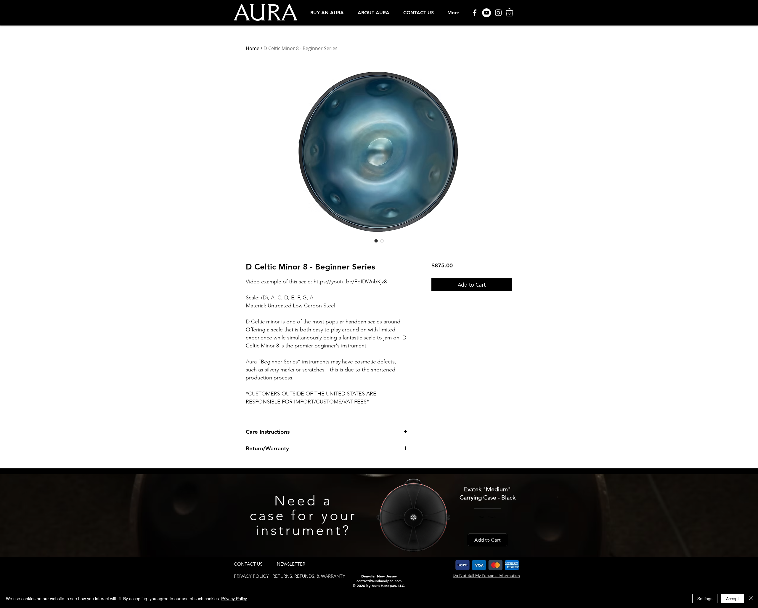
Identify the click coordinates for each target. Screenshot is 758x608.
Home (252, 48)
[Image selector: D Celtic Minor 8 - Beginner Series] (376, 241)
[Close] (750, 598)
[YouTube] (486, 12)
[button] (327, 12)
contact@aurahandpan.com (379, 580)
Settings (704, 598)
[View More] (573, 245)
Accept (732, 598)
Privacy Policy (234, 598)
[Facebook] (474, 12)
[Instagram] (498, 12)
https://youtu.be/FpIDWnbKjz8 (350, 281)
